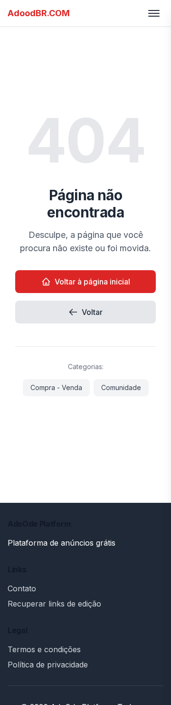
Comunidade (121, 387)
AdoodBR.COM (39, 13)
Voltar (92, 312)
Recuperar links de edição (54, 603)
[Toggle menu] (153, 13)
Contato (22, 588)
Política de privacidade (48, 664)
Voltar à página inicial (92, 281)
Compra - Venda (56, 387)
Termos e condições (44, 649)
